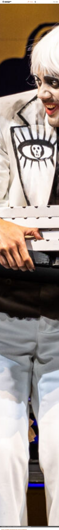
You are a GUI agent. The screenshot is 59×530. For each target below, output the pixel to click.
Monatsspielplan (16, 526)
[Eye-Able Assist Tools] (35, 2)
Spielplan (9, 526)
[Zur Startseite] (7, 2)
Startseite (3, 526)
